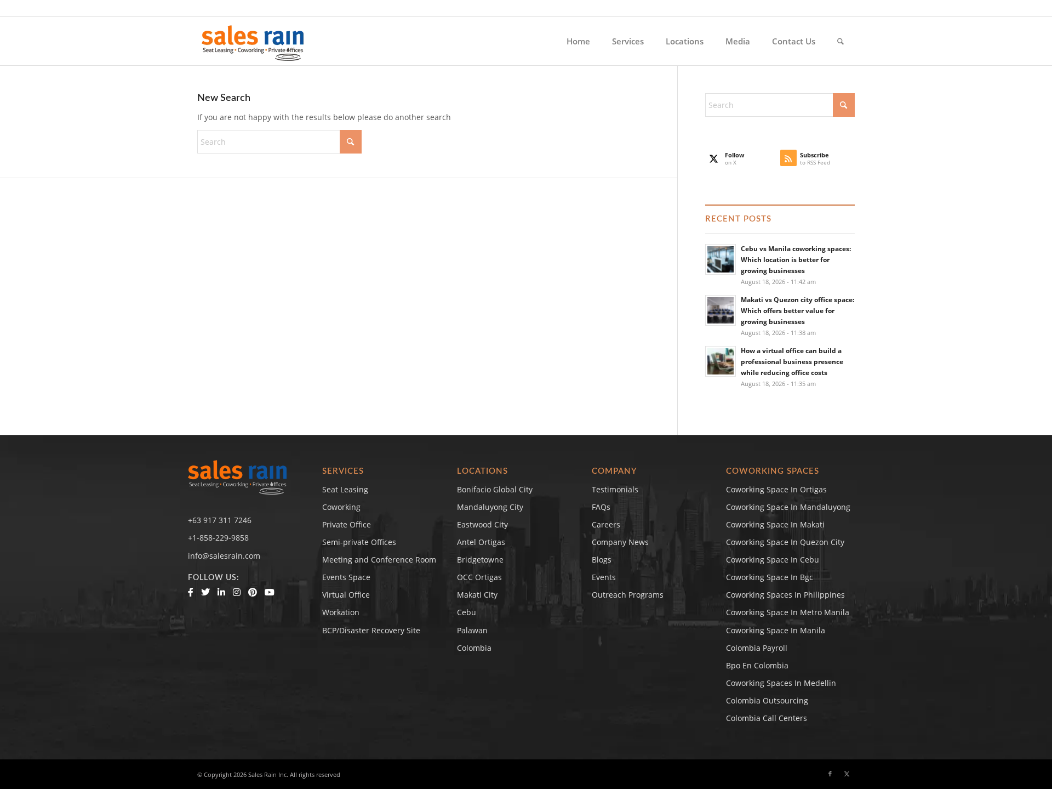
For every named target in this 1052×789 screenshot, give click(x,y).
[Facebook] (190, 592)
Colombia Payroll (756, 648)
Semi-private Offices (359, 542)
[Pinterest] (252, 592)
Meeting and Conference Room (379, 559)
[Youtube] (270, 592)
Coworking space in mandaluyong (788, 507)
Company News (620, 542)
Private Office (346, 524)
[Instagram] (237, 592)
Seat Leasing (345, 489)
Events (604, 577)
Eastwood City (482, 524)
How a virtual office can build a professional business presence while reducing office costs (792, 361)
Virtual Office (346, 594)
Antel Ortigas (481, 542)
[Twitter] (205, 592)
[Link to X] (846, 773)
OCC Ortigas (479, 577)
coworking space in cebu (772, 559)
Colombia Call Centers (767, 718)
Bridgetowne (480, 559)
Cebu (466, 612)
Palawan (472, 630)
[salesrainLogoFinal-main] (252, 41)
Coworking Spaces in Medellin (781, 683)
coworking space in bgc (769, 577)
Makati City (477, 594)
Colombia (474, 648)
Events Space (346, 577)
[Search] (840, 41)
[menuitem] (578, 41)
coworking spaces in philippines (785, 594)
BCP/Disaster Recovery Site (371, 630)
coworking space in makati (775, 524)
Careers (606, 524)
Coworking (341, 507)
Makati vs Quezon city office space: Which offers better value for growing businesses (797, 310)
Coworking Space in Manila (775, 630)
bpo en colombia (757, 665)
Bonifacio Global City (495, 489)
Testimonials (615, 489)
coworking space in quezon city (785, 542)
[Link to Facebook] (830, 773)
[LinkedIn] (221, 592)
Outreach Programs (628, 594)
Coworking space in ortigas (776, 489)
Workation (340, 612)
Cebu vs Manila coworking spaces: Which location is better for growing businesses (796, 259)
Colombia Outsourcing (767, 700)
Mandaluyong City (490, 507)
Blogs (601, 559)
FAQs (601, 507)
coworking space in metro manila (787, 612)
